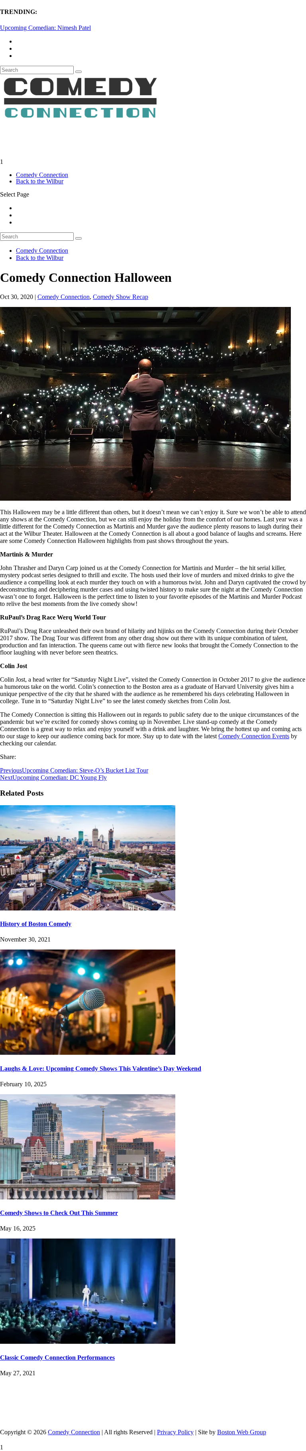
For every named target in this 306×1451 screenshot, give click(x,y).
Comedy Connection (42, 174)
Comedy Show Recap (120, 296)
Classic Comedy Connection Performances (57, 1357)
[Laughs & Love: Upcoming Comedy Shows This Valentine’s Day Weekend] (87, 1052)
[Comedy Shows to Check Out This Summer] (87, 1197)
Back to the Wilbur (39, 181)
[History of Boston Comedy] (87, 908)
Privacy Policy (175, 1432)
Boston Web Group (241, 1432)
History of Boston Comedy (35, 923)
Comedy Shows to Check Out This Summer (59, 1212)
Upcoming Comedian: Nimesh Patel (45, 27)
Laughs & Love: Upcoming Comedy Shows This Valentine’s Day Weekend (100, 1068)
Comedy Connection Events (253, 736)
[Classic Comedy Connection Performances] (87, 1341)
